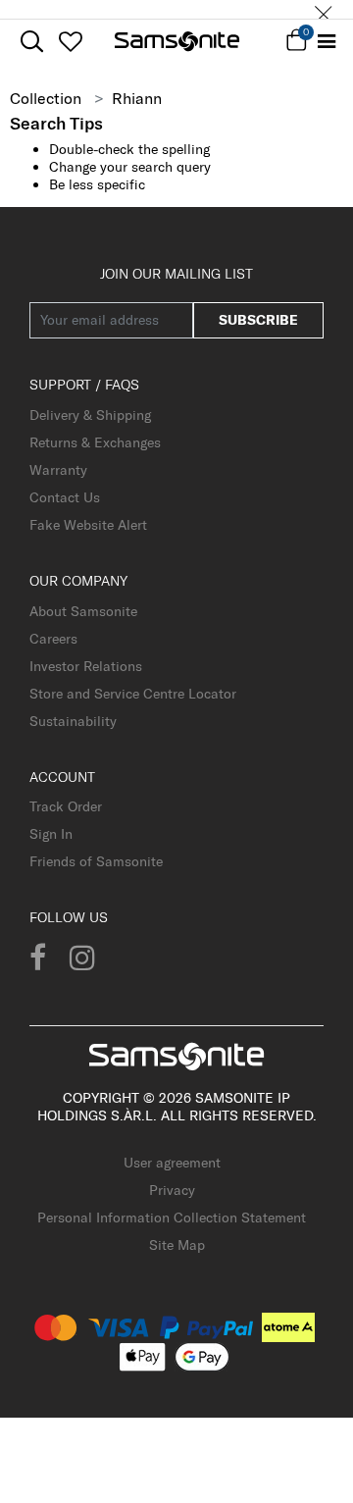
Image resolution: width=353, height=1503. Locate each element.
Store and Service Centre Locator (132, 693)
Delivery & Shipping (90, 415)
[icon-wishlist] (70, 41)
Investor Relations (85, 666)
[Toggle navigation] (326, 42)
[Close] (323, 9)
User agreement (172, 1162)
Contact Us (64, 497)
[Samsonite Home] (177, 41)
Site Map (177, 1245)
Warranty (58, 470)
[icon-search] (32, 42)
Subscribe (258, 320)
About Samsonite (83, 611)
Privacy (172, 1190)
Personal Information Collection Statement (171, 1217)
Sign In (51, 834)
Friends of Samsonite (96, 861)
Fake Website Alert (88, 525)
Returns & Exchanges (95, 442)
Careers (53, 639)
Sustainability (73, 721)
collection (45, 98)
